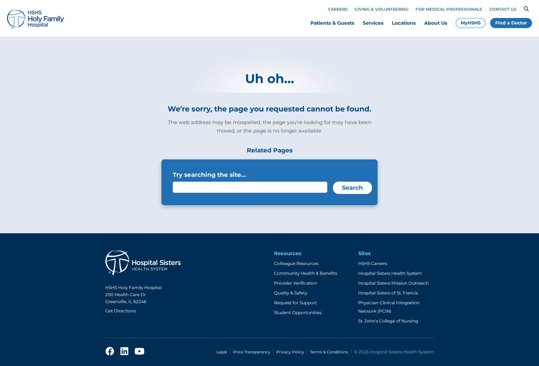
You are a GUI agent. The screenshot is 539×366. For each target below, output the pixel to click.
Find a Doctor (511, 23)
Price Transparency (251, 351)
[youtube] (139, 351)
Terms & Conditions (329, 351)
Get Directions (120, 311)
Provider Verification (295, 283)
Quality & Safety (290, 293)
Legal (221, 351)
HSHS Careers (372, 263)
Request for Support (295, 302)
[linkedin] (124, 351)
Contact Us (503, 9)
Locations (404, 23)
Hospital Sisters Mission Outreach (393, 283)
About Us (435, 23)
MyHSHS (471, 23)
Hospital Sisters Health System (390, 273)
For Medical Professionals (448, 9)
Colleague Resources (296, 263)
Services (373, 23)
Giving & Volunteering (381, 9)
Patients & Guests (332, 23)
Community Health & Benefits (305, 273)
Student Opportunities (297, 312)
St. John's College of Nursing (388, 321)
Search (352, 187)
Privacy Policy (290, 351)
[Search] (526, 9)
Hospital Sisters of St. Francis (388, 293)
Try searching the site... (209, 174)
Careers (338, 9)
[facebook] (109, 351)
